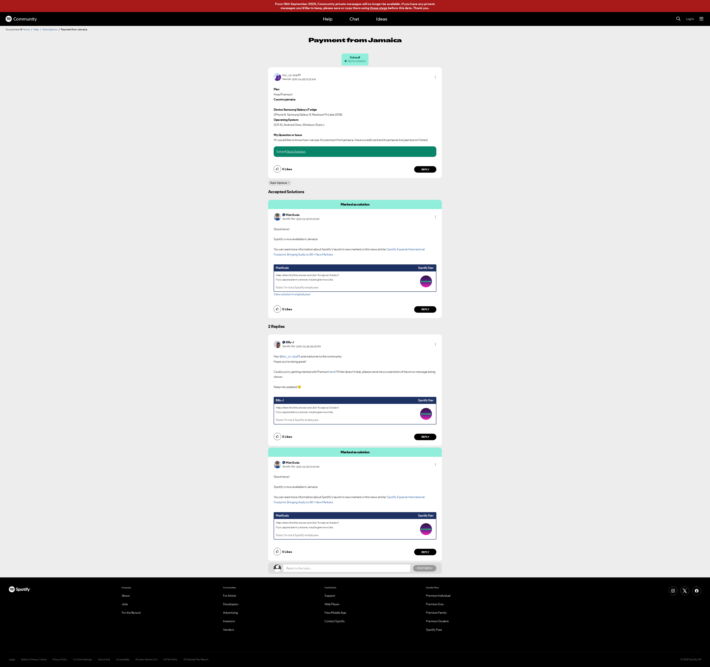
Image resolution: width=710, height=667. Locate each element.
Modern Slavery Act (146, 659)
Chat (354, 19)
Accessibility (123, 659)
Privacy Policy (60, 659)
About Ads (104, 659)
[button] (435, 77)
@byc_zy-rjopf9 (290, 356)
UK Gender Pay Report (195, 659)
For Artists (229, 596)
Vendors (228, 630)
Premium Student (437, 621)
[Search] (678, 18)
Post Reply (424, 568)
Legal (12, 659)
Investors (229, 621)
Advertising (230, 613)
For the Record (131, 613)
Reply (425, 169)
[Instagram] (673, 590)
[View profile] (277, 77)
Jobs (125, 604)
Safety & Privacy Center (34, 659)
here (332, 372)
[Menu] (701, 18)
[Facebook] (696, 590)
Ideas (381, 19)
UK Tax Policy (170, 659)
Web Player (331, 604)
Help (327, 19)
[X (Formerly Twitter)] (684, 590)
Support (329, 596)
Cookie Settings (82, 659)
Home (26, 29)
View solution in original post (292, 294)
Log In (690, 19)
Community (25, 19)
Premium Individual (438, 596)
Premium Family (436, 613)
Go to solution (357, 61)
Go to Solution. (296, 151)
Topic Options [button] (278, 183)
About (126, 596)
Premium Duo (435, 604)
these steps (378, 8)
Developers (230, 604)
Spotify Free (434, 630)
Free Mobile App (335, 613)
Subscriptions (49, 29)
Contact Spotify (334, 621)
